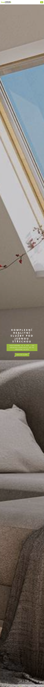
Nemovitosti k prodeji (22, 354)
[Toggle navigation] (41, 2)
